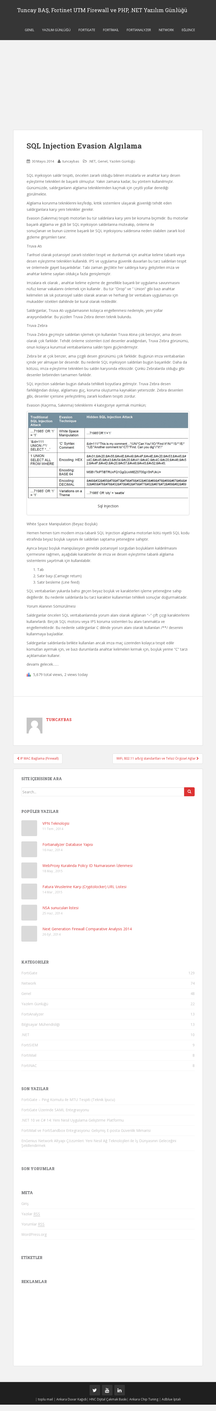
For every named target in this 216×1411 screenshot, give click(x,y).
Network (166, 30)
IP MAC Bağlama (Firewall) (38, 758)
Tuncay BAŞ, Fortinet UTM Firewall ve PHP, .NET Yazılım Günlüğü (102, 10)
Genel (29, 30)
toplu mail (45, 1399)
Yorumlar (33, 1224)
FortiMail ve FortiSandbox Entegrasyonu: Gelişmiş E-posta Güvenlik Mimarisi (86, 1130)
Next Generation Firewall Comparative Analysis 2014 (87, 928)
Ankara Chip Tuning (143, 1399)
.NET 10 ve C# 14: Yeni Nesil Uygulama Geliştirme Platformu (72, 1120)
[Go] (189, 791)
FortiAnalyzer (139, 30)
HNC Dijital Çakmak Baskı (108, 1399)
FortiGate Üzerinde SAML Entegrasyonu (55, 1109)
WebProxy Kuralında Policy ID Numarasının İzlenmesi (87, 865)
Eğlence (188, 30)
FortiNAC (29, 1065)
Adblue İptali (171, 1399)
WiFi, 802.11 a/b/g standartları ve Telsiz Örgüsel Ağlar (156, 758)
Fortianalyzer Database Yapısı (67, 844)
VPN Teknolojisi (55, 823)
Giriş (25, 1203)
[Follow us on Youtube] (107, 1390)
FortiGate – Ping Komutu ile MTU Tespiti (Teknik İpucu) (68, 1099)
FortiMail (111, 30)
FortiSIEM (29, 1044)
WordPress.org (34, 1234)
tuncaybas (70, 161)
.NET (92, 161)
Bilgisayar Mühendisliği (40, 1024)
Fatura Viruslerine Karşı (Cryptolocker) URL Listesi (84, 886)
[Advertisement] (108, 80)
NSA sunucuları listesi (60, 907)
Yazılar (30, 1213)
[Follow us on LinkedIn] (119, 1390)
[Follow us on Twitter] (95, 1390)
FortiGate (86, 30)
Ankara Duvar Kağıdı (71, 1399)
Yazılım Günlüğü (56, 30)
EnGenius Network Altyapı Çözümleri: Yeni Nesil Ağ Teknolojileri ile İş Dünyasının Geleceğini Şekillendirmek (98, 1143)
